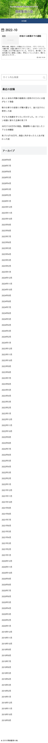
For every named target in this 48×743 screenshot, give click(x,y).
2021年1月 (6, 555)
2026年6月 (6, 171)
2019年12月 (7, 631)
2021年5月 (6, 531)
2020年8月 (6, 584)
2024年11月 (7, 283)
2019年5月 (6, 673)
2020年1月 (6, 625)
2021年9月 (6, 507)
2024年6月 (6, 313)
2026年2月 (6, 195)
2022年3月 (6, 472)
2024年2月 (6, 336)
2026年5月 (6, 177)
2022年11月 (7, 425)
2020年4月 (6, 608)
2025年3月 (6, 260)
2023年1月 (6, 413)
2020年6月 (6, 596)
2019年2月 (6, 690)
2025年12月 (7, 207)
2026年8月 (6, 159)
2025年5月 (6, 248)
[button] (44, 77)
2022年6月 (6, 454)
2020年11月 (7, 566)
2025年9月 (6, 224)
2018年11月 (7, 708)
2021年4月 (6, 537)
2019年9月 (6, 649)
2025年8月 (6, 230)
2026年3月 (6, 189)
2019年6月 (6, 667)
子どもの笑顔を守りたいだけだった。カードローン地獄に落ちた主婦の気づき (23, 118)
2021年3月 (6, 543)
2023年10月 (7, 360)
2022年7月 (6, 448)
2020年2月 (6, 620)
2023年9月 (6, 366)
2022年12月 (7, 419)
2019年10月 (7, 643)
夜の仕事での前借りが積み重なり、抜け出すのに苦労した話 (23, 109)
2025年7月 (6, 236)
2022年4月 (6, 466)
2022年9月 (6, 437)
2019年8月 (6, 655)
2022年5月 (6, 460)
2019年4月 (6, 679)
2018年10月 (7, 714)
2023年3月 (6, 401)
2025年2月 (6, 266)
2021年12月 (7, 490)
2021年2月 (6, 549)
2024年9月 (6, 295)
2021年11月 (7, 496)
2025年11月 (7, 212)
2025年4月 (6, 254)
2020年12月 (7, 561)
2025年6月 (6, 242)
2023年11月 (7, 354)
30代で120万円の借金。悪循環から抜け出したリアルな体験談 (23, 128)
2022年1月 (6, 484)
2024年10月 (7, 289)
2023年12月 (7, 348)
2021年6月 (6, 525)
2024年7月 (6, 307)
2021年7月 (6, 519)
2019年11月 (7, 637)
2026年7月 (6, 165)
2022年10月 (7, 431)
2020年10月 (7, 572)
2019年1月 (6, 696)
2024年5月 (6, 319)
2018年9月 (6, 720)
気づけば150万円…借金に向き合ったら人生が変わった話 (23, 137)
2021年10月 (7, 502)
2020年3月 (6, 614)
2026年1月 (6, 201)
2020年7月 (6, 590)
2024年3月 (6, 330)
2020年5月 (6, 602)
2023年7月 (6, 378)
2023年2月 (6, 407)
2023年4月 (6, 395)
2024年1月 (6, 342)
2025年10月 (7, 218)
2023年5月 (6, 389)
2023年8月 (6, 372)
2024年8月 (6, 301)
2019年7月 (6, 661)
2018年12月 (7, 702)
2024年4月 (6, 325)
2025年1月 (6, 271)
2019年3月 (6, 685)
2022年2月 (6, 478)
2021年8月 (6, 513)
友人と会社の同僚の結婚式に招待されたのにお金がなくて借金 (23, 100)
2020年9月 (6, 578)
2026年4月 (6, 183)
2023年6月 (6, 384)
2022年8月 (6, 443)
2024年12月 (7, 277)
